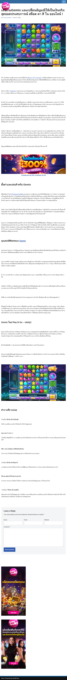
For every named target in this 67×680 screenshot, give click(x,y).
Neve (2, 678)
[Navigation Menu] (64, 1)
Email (25, 520)
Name (5, 520)
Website (46, 520)
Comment (7, 527)
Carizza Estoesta (7, 17)
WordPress (16, 678)
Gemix (22, 241)
